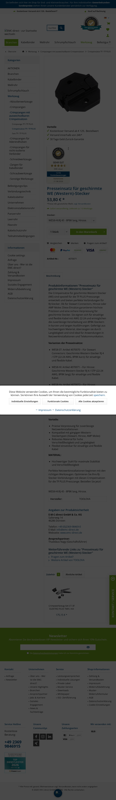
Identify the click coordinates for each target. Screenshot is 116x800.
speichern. (99, 395)
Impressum (45, 410)
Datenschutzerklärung (68, 410)
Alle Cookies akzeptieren (91, 401)
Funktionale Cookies (58, 401)
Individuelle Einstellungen (24, 401)
